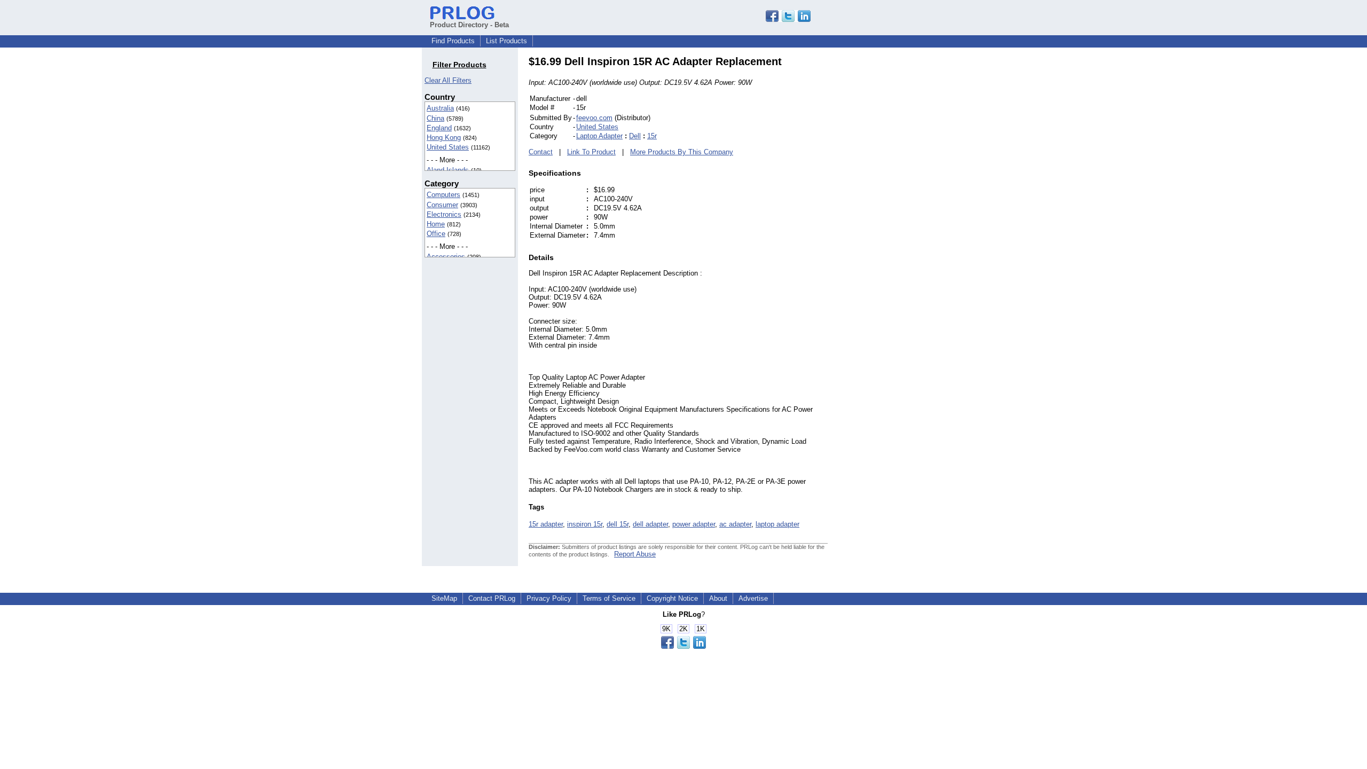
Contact (541, 152)
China (435, 118)
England (439, 128)
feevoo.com (594, 118)
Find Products (453, 41)
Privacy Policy (549, 598)
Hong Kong (444, 138)
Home (436, 224)
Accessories (446, 257)
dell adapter (650, 524)
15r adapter (546, 524)
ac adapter (735, 524)
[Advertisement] (899, 216)
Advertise (753, 598)
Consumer (442, 205)
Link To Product (591, 152)
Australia (440, 108)
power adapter (693, 524)
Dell (635, 136)
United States (448, 147)
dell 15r (617, 524)
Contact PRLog (491, 598)
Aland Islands (448, 170)
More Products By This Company (681, 152)
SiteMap (444, 598)
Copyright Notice (672, 598)
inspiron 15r (584, 524)
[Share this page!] (788, 19)
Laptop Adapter (599, 136)
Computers (443, 195)
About (718, 598)
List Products (506, 41)
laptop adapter (777, 524)
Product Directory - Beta (469, 25)
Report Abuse (635, 554)
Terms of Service (609, 598)
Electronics (444, 214)
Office (436, 234)
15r (652, 136)
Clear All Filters (448, 80)
